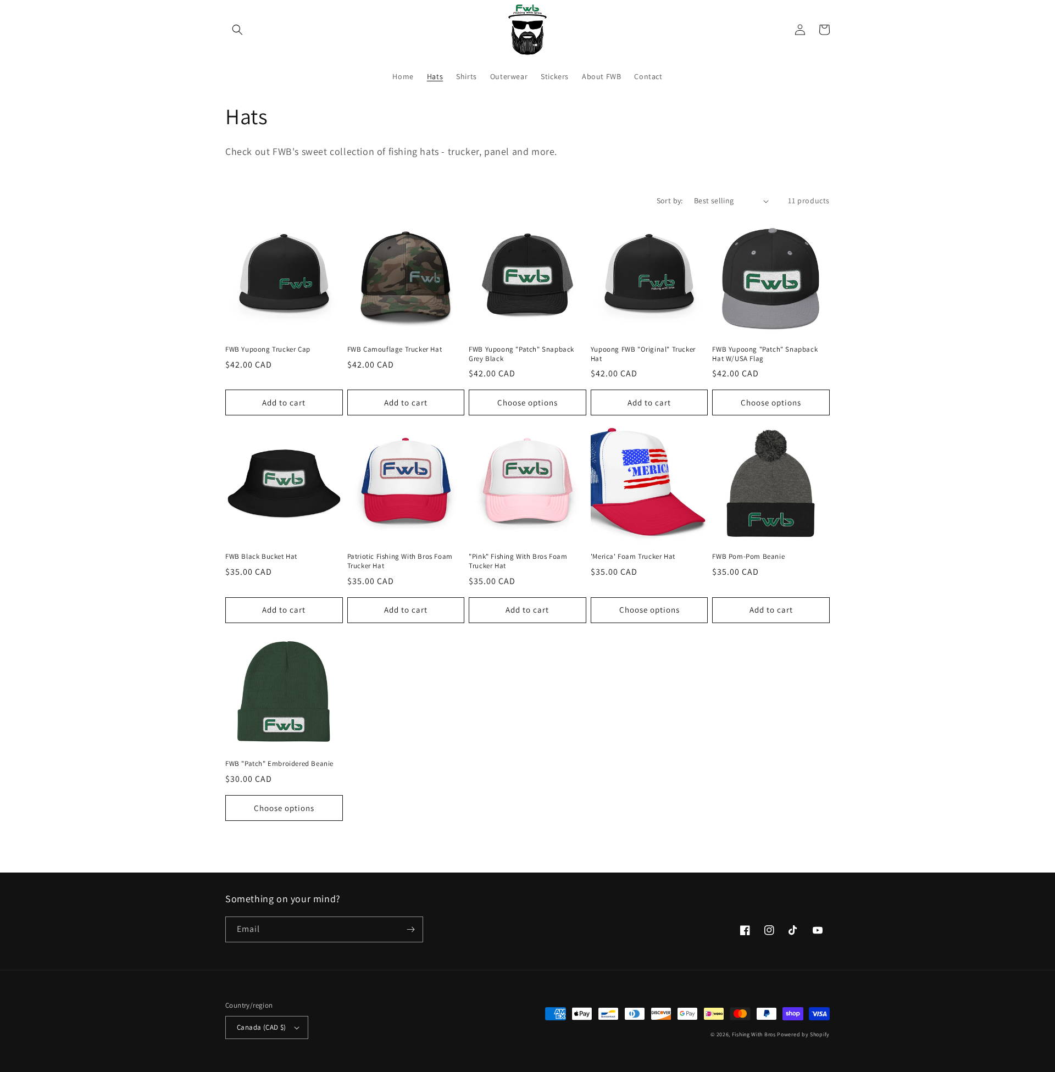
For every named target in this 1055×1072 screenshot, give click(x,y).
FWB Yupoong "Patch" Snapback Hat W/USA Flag (765, 354)
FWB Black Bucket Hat (261, 556)
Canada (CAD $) (261, 1027)
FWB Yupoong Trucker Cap (267, 349)
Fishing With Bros (754, 1034)
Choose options (527, 402)
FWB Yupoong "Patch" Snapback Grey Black (521, 354)
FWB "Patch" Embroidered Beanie (279, 763)
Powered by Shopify (803, 1034)
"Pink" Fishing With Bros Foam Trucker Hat (518, 561)
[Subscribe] (410, 929)
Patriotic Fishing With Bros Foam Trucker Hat (400, 561)
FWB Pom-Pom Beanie (748, 556)
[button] (237, 30)
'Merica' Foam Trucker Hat (633, 556)
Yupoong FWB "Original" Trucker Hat (643, 354)
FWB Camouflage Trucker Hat (394, 349)
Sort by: (670, 200)
